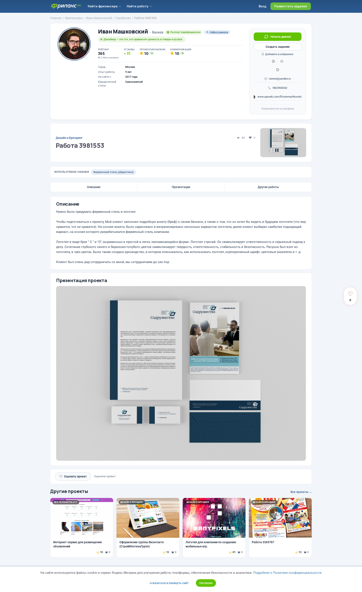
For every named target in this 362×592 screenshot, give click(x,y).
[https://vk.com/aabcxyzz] (277, 69)
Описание (94, 187)
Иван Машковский (123, 31)
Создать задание (278, 46)
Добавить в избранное (279, 54)
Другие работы (268, 187)
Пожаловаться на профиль (277, 108)
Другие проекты (69, 491)
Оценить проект (73, 476)
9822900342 (280, 87)
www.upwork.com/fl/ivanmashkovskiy (279, 96)
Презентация (181, 187)
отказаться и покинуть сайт (169, 583)
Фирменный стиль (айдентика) (113, 172)
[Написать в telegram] (273, 61)
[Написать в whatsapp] (281, 61)
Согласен (205, 583)
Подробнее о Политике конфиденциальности (287, 573)
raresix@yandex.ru (280, 78)
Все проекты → (301, 492)
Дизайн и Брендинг (69, 137)
